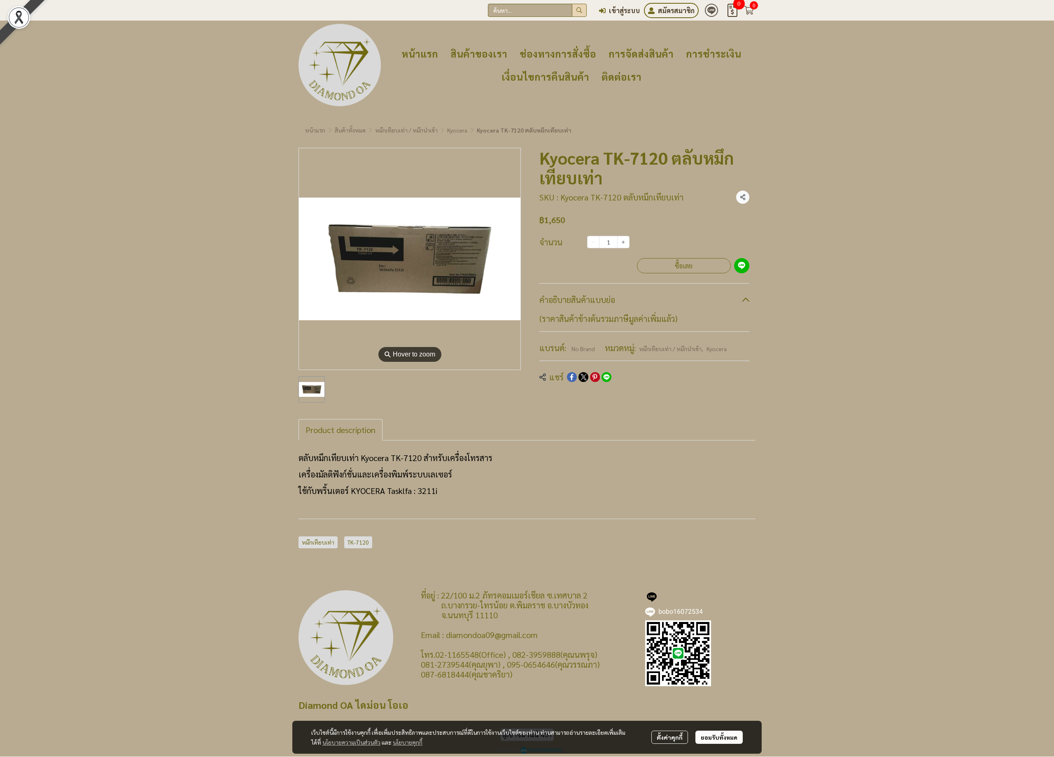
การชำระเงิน (713, 53)
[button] (537, 10)
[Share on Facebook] (572, 377)
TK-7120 (358, 542)
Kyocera (457, 130)
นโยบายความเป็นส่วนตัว (351, 742)
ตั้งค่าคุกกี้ (670, 737)
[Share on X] (583, 377)
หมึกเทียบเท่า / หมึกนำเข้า (406, 130)
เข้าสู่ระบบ (624, 10)
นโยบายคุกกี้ (407, 742)
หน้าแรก (419, 53)
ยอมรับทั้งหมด (719, 737)
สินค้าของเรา (478, 53)
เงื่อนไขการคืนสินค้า (545, 76)
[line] (711, 10)
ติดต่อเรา (621, 76)
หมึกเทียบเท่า (318, 542)
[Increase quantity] (623, 242)
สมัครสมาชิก (676, 10)
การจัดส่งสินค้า (641, 53)
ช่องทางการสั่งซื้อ (558, 53)
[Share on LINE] (606, 377)
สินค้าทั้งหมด (350, 130)
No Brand (583, 348)
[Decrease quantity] (593, 242)
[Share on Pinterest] (595, 377)
